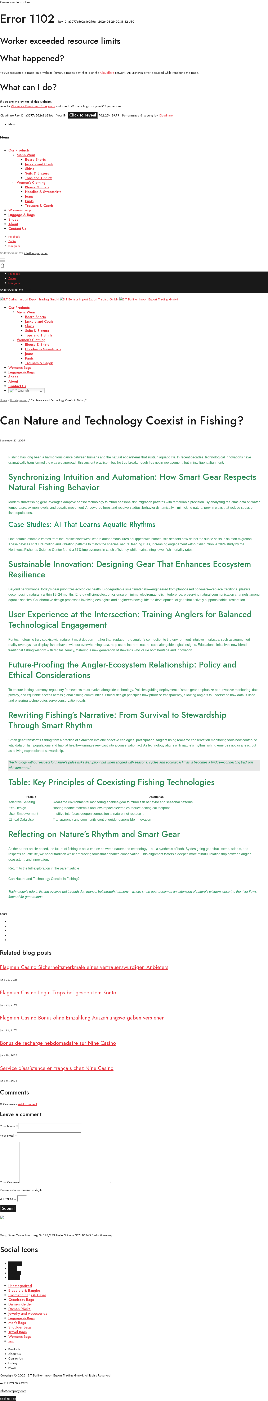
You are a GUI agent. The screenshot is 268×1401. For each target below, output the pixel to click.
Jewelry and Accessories (27, 1313)
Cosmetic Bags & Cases (27, 1295)
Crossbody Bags (21, 1299)
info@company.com (36, 253)
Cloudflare (107, 72)
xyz (11, 1341)
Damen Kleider (20, 1304)
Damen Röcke (19, 1308)
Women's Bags (19, 1336)
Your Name (9, 1126)
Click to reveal (82, 115)
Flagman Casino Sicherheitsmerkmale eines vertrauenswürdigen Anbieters (84, 967)
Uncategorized (18, 400)
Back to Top (8, 1398)
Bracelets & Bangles (24, 1290)
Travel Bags (17, 1331)
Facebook (14, 237)
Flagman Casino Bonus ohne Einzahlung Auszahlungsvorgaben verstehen (82, 1017)
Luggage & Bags (21, 1318)
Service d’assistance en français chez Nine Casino (56, 1068)
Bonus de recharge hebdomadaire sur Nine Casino (58, 1043)
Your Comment (9, 1182)
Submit (8, 1208)
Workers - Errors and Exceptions (33, 106)
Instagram (14, 246)
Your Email (8, 1135)
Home (3, 400)
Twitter (12, 241)
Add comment (27, 1104)
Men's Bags (17, 1322)
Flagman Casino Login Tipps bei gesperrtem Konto (58, 992)
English (23, 390)
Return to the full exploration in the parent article (43, 868)
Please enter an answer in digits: (21, 1190)
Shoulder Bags (19, 1327)
